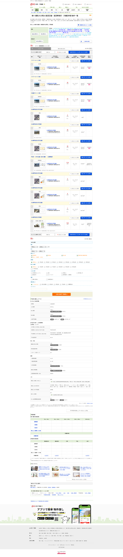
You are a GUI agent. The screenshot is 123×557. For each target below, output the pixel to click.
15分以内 (67, 266)
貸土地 (64, 255)
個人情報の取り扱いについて (44, 530)
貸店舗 (49, 255)
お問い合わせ (62, 544)
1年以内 (41, 262)
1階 (48, 272)
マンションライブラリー (49, 540)
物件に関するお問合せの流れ (71, 528)
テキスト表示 (40, 48)
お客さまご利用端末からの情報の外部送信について (56, 528)
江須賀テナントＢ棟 (35, 93)
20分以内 (74, 266)
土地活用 (45, 538)
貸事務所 (34, 255)
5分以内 (47, 266)
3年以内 (47, 262)
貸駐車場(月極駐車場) (82, 255)
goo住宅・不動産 (32, 528)
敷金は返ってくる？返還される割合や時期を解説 (65, 475)
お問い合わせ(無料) (87, 60)
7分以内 (54, 266)
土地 (64, 493)
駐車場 (63, 533)
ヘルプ (58, 544)
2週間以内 (70, 284)
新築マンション (41, 535)
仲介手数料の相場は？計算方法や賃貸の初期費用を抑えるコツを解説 (44, 475)
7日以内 (63, 284)
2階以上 (64, 272)
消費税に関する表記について (55, 530)
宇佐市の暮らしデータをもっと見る (80, 410)
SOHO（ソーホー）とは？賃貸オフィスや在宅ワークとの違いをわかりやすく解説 (44, 468)
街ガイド (67, 540)
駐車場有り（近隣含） (67, 274)
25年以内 (81, 262)
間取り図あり (33, 487)
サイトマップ (68, 544)
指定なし (35, 262)
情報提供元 (79, 528)
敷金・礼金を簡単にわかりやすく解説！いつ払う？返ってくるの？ (85, 468)
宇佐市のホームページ (88, 298)
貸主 (49, 246)
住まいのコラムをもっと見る (79, 479)
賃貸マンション (58, 533)
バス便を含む (35, 268)
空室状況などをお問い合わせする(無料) (80, 52)
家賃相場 (54, 494)
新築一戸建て (54, 535)
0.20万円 (57, 455)
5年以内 (54, 262)
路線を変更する (35, 34)
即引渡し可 (80, 272)
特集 (39, 540)
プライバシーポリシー (52, 544)
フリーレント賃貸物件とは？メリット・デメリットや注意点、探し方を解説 (85, 475)
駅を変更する (43, 34)
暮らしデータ (60, 494)
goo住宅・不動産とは (42, 528)
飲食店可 (34, 274)
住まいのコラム (72, 540)
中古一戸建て (58, 493)
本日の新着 (44, 284)
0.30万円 (46, 455)
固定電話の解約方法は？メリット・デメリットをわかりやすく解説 (65, 468)
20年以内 (74, 262)
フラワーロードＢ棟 (35, 60)
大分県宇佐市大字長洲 (36, 124)
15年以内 (67, 262)
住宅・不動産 (88, 493)
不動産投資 (67, 535)
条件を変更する (39, 41)
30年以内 (88, 262)
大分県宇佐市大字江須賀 (36, 109)
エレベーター (50, 274)
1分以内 (41, 266)
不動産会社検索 (47, 494)
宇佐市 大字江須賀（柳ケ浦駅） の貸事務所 (42, 156)
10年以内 (60, 262)
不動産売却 (41, 538)
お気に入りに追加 (62, 52)
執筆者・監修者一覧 (79, 540)
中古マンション (48, 535)
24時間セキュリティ (37, 272)
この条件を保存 (86, 41)
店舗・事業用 (74, 493)
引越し (42, 540)
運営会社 (72, 544)
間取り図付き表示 (61, 48)
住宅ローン (72, 535)
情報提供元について (34, 501)
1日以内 (51, 284)
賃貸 (68, 493)
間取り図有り (35, 279)
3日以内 (57, 284)
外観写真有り (50, 279)
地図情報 (85, 540)
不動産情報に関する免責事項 (43, 501)
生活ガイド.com (90, 403)
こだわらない (36, 284)
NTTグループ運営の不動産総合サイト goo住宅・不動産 (40, 0)
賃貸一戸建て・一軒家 (51, 533)
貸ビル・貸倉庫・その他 (38, 257)
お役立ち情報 (31, 540)
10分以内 (60, 266)
